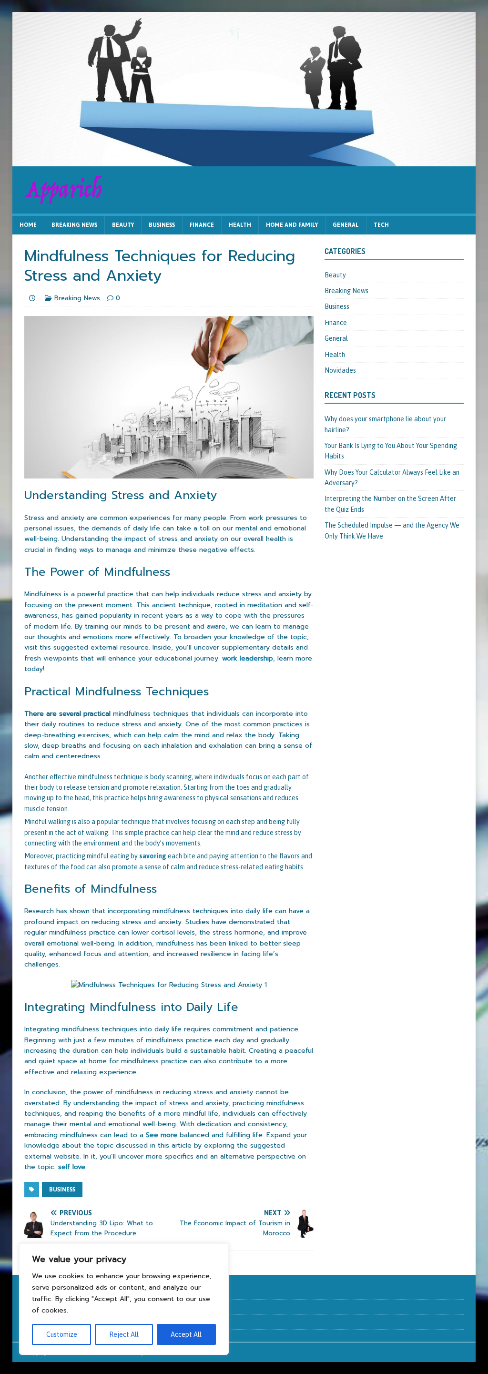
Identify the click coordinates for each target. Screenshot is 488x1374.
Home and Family (292, 225)
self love (71, 1167)
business (62, 1189)
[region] (124, 1299)
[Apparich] (244, 160)
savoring (152, 856)
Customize (61, 1334)
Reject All (124, 1334)
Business (162, 225)
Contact (35, 1306)
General (346, 225)
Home (28, 225)
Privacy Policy (42, 1321)
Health (240, 225)
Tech (381, 225)
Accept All (186, 1334)
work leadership (247, 658)
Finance (202, 225)
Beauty (123, 225)
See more (161, 1135)
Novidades (340, 370)
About (32, 1291)
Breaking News (74, 225)
